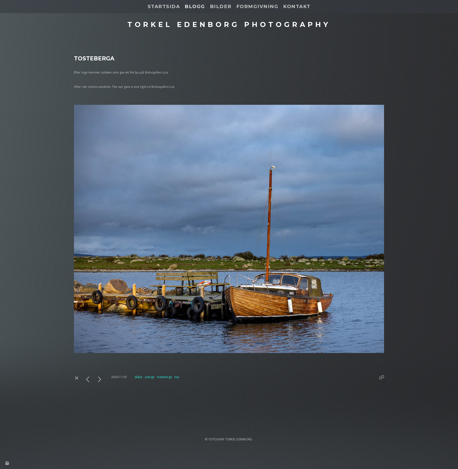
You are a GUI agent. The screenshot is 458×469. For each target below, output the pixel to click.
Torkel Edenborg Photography (229, 24)
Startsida (164, 6)
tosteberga (164, 377)
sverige (150, 377)
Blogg (195, 6)
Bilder (221, 6)
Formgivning (257, 6)
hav (176, 377)
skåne (138, 377)
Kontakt (297, 6)
